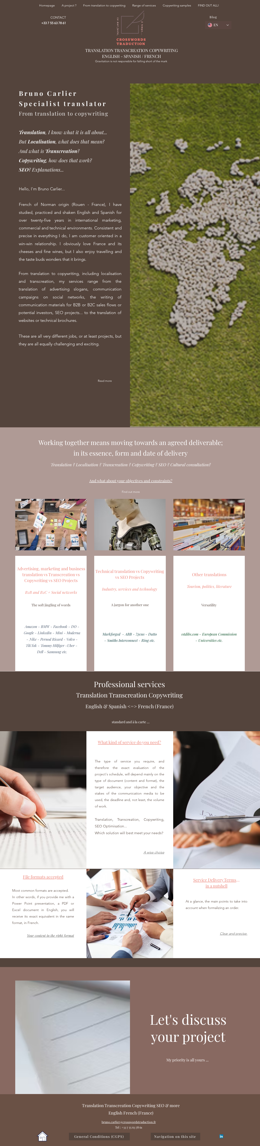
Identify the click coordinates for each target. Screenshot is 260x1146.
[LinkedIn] (221, 1136)
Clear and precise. (233, 934)
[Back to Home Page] (42, 1136)
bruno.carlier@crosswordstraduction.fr (129, 1122)
